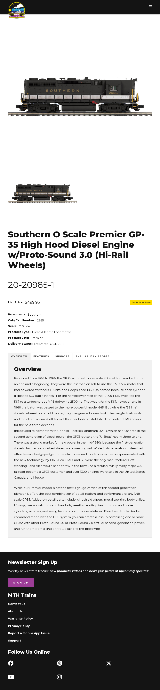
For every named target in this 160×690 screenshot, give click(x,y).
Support (62, 356)
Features (41, 356)
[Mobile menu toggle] (150, 7)
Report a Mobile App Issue (29, 633)
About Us (15, 611)
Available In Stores (93, 356)
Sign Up (21, 582)
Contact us (16, 604)
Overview (19, 356)
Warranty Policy (20, 618)
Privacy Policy (19, 626)
